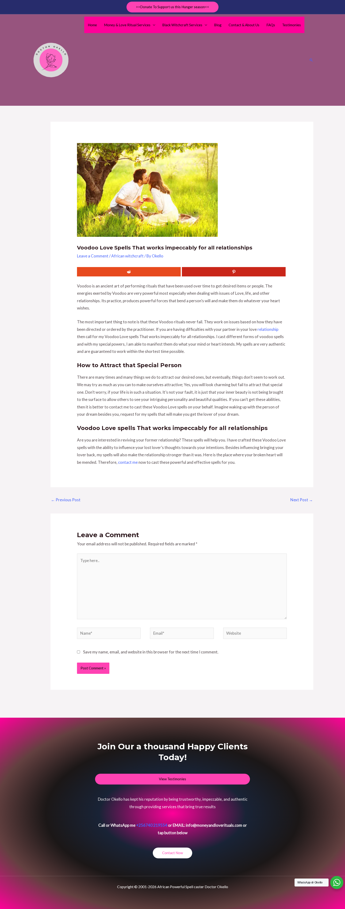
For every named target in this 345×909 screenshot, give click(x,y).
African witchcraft (127, 255)
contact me (128, 462)
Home (92, 25)
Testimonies (291, 25)
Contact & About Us (244, 25)
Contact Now (172, 853)
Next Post (301, 499)
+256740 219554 (151, 825)
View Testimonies (172, 779)
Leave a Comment (92, 255)
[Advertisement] (194, 68)
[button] (172, 7)
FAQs (270, 25)
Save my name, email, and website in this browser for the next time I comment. (150, 651)
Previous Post (65, 499)
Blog (218, 25)
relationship (267, 329)
